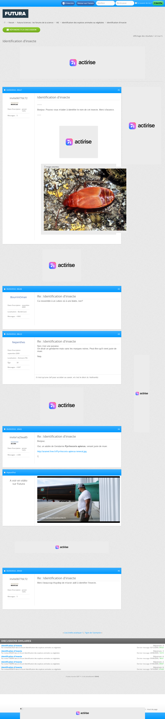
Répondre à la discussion (21, 30)
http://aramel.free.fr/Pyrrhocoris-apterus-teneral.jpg (61, 451)
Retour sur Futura (85, 3)
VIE (57, 22)
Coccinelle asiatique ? (73, 632)
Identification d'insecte (11, 645)
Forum (11, 22)
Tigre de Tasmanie (93, 632)
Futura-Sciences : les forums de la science (35, 22)
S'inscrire (68, 3)
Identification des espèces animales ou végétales (83, 22)
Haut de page (152, 709)
